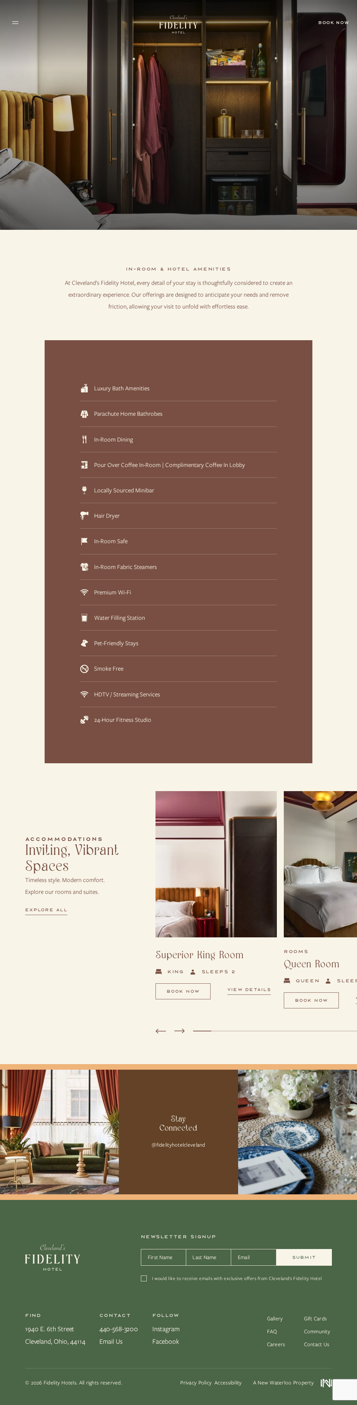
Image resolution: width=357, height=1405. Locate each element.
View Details (249, 990)
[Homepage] (178, 22)
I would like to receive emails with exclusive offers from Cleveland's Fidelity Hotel (237, 1278)
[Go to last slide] (160, 1031)
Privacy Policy (196, 1383)
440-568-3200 (118, 1329)
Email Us (111, 1341)
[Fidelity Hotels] (52, 1258)
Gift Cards (315, 1318)
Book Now (183, 991)
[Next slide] (179, 1031)
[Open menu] (77, 22)
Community (317, 1331)
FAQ (272, 1331)
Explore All (46, 910)
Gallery (275, 1318)
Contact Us (316, 1344)
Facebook (165, 1341)
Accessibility (228, 1383)
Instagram (166, 1329)
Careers (276, 1344)
